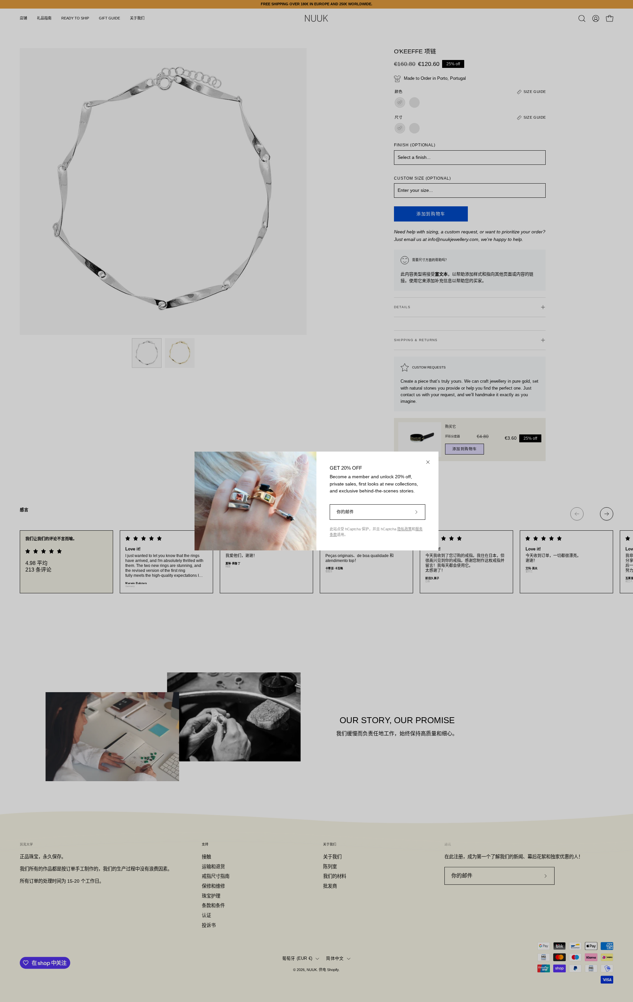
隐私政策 (404, 529)
